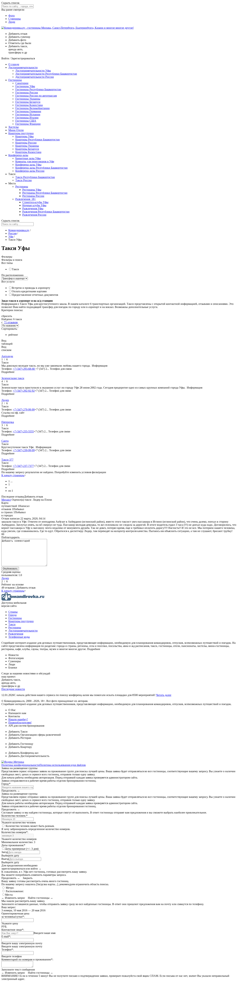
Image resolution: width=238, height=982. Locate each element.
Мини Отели (16, 130)
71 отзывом (11, 322)
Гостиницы (15, 80)
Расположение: (14, 891)
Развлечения (25, 199)
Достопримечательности (23, 67)
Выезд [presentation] (5, 858)
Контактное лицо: (12, 929)
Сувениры (14, 18)
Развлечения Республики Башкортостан (46, 211)
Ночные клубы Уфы (34, 205)
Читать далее (163, 695)
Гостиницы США (25, 120)
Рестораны (21, 186)
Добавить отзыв (33, 496)
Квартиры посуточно (21, 133)
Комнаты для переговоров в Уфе (34, 161)
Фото (11, 15)
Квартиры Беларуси (27, 148)
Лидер (5, 578)
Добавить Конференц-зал (23, 752)
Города (12, 614)
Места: (9, 894)
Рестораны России (33, 195)
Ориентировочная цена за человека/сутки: (15, 915)
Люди (11, 21)
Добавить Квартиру (20, 746)
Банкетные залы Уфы (28, 158)
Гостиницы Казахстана (29, 105)
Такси (15, 269)
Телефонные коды (19, 636)
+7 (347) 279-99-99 (24, 409)
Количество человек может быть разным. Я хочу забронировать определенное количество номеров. (35, 827)
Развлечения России (34, 214)
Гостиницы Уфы (25, 86)
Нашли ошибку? (18, 719)
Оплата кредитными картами (29, 291)
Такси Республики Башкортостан (35, 177)
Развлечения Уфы (32, 208)
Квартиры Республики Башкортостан (37, 139)
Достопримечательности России (34, 76)
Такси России (23, 180)
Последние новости (13, 689)
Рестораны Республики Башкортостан (44, 192)
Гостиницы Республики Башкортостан (38, 89)
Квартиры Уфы (24, 136)
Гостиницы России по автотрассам (36, 95)
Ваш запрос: (8, 907)
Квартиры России (26, 142)
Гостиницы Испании (27, 114)
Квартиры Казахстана (28, 152)
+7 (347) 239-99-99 (24, 450)
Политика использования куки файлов (63, 765)
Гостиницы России (26, 92)
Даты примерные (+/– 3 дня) (22, 848)
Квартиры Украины (27, 145)
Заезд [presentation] (4, 852)
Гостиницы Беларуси (27, 101)
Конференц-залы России (29, 170)
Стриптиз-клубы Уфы (35, 202)
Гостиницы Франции (28, 123)
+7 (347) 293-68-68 (24, 368)
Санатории (21, 83)
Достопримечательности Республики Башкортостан (46, 73)
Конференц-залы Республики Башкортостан (41, 167)
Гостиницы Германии (28, 111)
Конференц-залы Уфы (28, 164)
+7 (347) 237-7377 (23, 465)
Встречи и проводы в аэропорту (31, 287)
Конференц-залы (18, 155)
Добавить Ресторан (19, 737)
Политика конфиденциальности (20, 765)
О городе (13, 64)
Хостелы (13, 127)
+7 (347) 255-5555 (23, 431)
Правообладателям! (20, 722)
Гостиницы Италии (27, 117)
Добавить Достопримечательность (28, 755)
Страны (13, 611)
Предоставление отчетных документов (35, 294)
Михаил (6, 499)
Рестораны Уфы (31, 189)
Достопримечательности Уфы (33, 70)
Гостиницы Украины (27, 98)
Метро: (9, 887)
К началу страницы (12, 475)
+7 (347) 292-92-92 (24, 390)
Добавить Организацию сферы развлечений (34, 734)
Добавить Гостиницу (20, 743)
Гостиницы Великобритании (32, 108)
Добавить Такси (18, 731)
